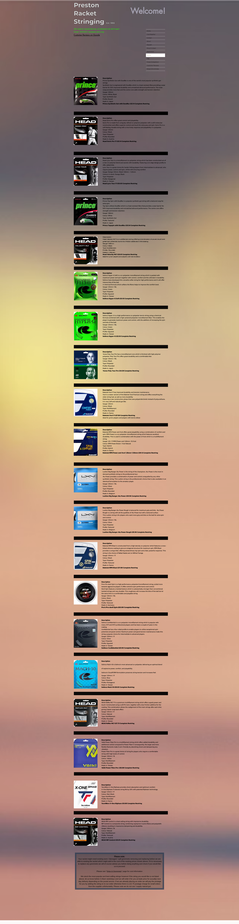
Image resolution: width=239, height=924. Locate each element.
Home (149, 31)
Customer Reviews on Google (87, 35)
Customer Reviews (153, 66)
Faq (148, 59)
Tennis (149, 55)
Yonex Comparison (153, 62)
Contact (149, 38)
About (149, 41)
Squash (149, 45)
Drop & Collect (151, 48)
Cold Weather (151, 34)
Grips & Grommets (114, 871)
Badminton (150, 52)
